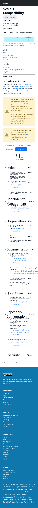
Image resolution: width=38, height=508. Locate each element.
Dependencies (9, 149)
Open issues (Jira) (8, 55)
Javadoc (5, 60)
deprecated (22, 102)
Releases (20, 145)
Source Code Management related (14, 69)
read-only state (17, 89)
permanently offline (22, 86)
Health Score (21, 149)
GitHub (5, 53)
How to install (10, 17)
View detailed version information (14, 45)
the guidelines (15, 93)
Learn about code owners (21, 330)
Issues (29, 145)
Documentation (9, 145)
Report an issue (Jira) (10, 57)
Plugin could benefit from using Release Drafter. (19, 260)
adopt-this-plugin (8, 72)
